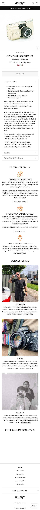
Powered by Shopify (20, 508)
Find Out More (20, 201)
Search (20, 467)
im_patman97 (26, 422)
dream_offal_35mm (26, 368)
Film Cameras (20, 471)
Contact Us (20, 474)
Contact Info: (20, 503)
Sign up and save (20, 490)
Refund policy (20, 484)
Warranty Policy (20, 477)
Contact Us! (20, 231)
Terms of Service (20, 481)
